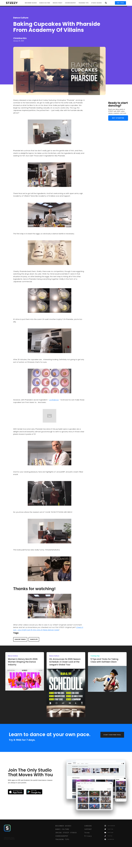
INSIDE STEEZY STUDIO (66, 832)
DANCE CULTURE (62, 829)
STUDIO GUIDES (96, 3)
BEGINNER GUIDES (63, 826)
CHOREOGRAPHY (70, 3)
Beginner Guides (31, 3)
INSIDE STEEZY (57, 3)
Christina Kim (20, 38)
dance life (34, 639)
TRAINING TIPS (84, 3)
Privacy (88, 836)
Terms (87, 832)
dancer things (20, 639)
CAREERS (88, 826)
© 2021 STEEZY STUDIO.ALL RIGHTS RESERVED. (9, 838)
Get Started (118, 118)
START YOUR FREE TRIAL (112, 735)
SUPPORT (88, 829)
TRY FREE (120, 3)
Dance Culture (44, 3)
